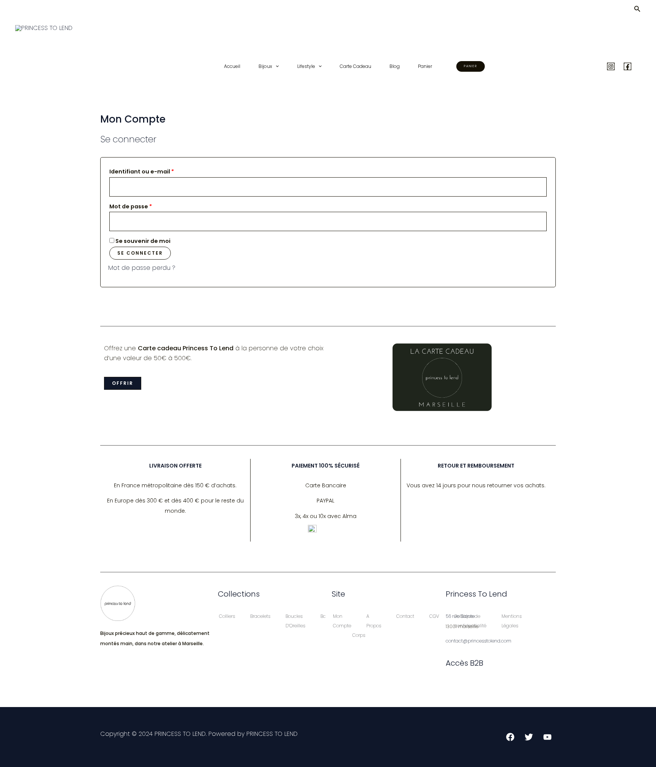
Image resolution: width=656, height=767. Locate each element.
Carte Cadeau (355, 66)
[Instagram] (611, 66)
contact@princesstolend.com (478, 641)
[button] (637, 9)
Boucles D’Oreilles (295, 621)
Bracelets (260, 616)
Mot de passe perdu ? (141, 267)
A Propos (373, 621)
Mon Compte (342, 621)
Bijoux (265, 66)
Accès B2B (464, 663)
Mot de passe (146, 205)
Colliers (227, 616)
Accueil (232, 66)
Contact (405, 616)
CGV (434, 616)
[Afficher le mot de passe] (541, 221)
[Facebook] (627, 66)
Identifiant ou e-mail (158, 170)
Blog (395, 66)
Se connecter (140, 253)
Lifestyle (306, 66)
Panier (425, 66)
